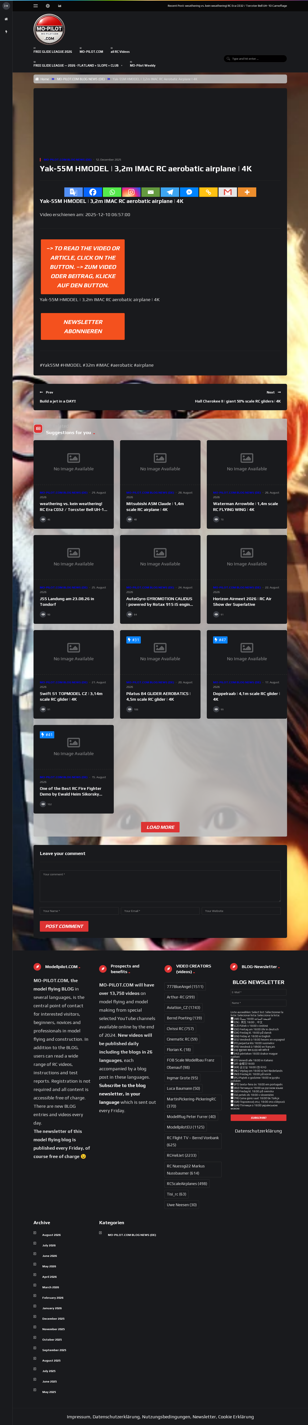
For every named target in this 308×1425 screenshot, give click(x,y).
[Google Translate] (73, 192)
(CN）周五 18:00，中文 (248, 1022)
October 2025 (52, 1339)
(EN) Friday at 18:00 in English (251, 1036)
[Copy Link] (208, 192)
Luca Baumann (183, 1088)
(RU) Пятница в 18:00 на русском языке (258, 1088)
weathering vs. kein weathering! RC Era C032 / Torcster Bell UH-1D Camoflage (73, 509)
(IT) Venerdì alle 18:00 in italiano (253, 1060)
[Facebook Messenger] (189, 192)
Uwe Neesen (182, 1204)
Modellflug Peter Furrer (191, 1116)
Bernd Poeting (184, 1018)
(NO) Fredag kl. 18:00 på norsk (252, 1074)
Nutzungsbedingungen (166, 1416)
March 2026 (50, 1287)
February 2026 (52, 1297)
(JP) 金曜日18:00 (244, 1063)
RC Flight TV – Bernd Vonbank (193, 1141)
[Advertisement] (161, 126)
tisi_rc (176, 1194)
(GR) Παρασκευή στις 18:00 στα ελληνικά (259, 1101)
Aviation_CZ (183, 1007)
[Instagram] (131, 192)
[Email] (150, 192)
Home (44, 79)
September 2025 (54, 1350)
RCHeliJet (182, 1155)
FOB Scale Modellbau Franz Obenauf (190, 1063)
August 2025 (51, 1360)
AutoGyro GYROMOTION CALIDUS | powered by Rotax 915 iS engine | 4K (159, 604)
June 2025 (49, 1381)
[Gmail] (228, 192)
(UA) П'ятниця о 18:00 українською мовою (254, 1107)
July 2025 (49, 1371)
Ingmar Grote (182, 1078)
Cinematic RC (182, 1039)
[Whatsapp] (112, 192)
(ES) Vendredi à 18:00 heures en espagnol (259, 1039)
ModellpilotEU (185, 1127)
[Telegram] (170, 192)
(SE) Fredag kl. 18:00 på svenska (253, 1091)
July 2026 (49, 1245)
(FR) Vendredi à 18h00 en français (254, 1046)
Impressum (78, 1416)
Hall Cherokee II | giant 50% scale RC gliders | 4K (238, 401)
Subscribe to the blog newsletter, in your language (122, 1094)
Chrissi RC (180, 1028)
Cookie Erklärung (236, 1416)
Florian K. (179, 1049)
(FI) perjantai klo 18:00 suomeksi (253, 1043)
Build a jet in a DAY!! (58, 401)
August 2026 (51, 1235)
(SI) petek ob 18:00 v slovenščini (253, 1094)
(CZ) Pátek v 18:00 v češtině (250, 1025)
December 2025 (53, 1318)
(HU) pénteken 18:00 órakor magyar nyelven (254, 1055)
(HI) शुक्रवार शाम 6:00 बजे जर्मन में (251, 1050)
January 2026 (52, 1308)
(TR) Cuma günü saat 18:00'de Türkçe (256, 1098)
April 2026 (49, 1276)
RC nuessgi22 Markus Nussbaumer (186, 1169)
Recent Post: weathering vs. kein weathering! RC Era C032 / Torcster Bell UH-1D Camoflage (227, 5)
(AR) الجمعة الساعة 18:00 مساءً (252, 1018)
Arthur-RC (181, 997)
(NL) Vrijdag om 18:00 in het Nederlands (258, 1070)
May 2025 (49, 1392)
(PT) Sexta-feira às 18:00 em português (258, 1084)
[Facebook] (93, 192)
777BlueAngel (185, 986)
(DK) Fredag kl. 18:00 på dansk (252, 1032)
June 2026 (49, 1255)
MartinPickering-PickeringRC (191, 1102)
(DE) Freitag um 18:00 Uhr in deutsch (256, 1029)
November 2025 (53, 1329)
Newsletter (204, 1416)
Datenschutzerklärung (258, 1131)
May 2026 (49, 1266)
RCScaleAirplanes (187, 1183)
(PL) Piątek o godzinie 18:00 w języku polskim (255, 1079)
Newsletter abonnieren (82, 326)
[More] (247, 192)
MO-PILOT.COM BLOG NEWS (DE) (81, 79)
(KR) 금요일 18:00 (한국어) (249, 1067)
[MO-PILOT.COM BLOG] (49, 29)
